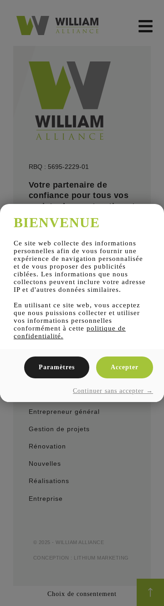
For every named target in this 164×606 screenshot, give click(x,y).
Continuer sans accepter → (113, 390)
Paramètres (57, 367)
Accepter (124, 367)
